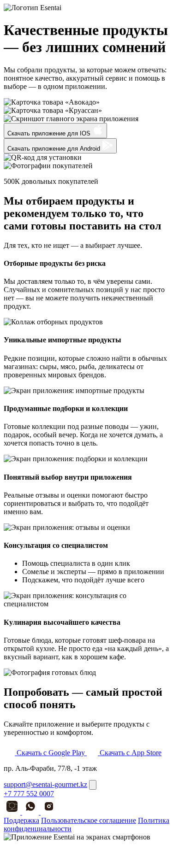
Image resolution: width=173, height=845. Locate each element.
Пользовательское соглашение (88, 820)
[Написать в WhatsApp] (31, 812)
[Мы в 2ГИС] (13, 812)
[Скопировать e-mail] (92, 785)
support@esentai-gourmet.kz (45, 784)
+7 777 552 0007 (29, 794)
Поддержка (21, 820)
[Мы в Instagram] (49, 812)
